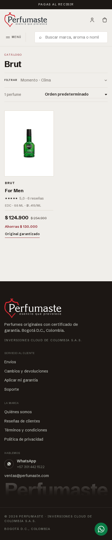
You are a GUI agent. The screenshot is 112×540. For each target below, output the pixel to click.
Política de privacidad (23, 439)
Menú (16, 37)
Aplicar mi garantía (21, 380)
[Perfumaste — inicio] (25, 19)
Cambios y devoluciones (26, 371)
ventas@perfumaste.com (26, 475)
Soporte (11, 389)
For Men (14, 190)
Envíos (10, 361)
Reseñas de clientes (22, 421)
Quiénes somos (18, 411)
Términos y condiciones (25, 430)
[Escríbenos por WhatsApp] (101, 529)
